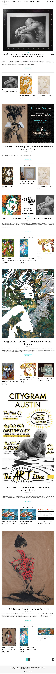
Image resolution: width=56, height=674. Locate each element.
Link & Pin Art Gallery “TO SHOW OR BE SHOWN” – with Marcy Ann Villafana (28, 260)
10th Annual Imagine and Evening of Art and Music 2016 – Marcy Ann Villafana (10, 260)
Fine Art (28, 52)
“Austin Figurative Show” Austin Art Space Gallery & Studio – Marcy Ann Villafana (28, 55)
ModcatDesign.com (30, 669)
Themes (25, 1)
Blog (38, 1)
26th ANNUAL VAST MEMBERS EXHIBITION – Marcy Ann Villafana (45, 255)
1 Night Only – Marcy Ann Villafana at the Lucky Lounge (28, 343)
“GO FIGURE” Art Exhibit (7, 186)
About (13, 1)
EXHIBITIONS (32, 1)
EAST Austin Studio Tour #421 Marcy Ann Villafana (28, 218)
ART (19, 1)
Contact (5, 4)
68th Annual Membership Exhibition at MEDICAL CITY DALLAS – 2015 (8, 649)
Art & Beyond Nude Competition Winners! (28, 609)
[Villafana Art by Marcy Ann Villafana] (6, 1)
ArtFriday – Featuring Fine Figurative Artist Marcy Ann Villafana (28, 148)
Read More (28, 68)
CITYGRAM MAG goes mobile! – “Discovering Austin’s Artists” (28, 489)
